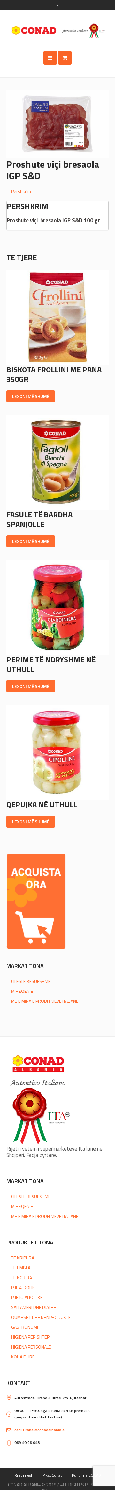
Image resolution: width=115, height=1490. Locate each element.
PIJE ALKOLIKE (24, 1287)
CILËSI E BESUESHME (30, 981)
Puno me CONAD (86, 1475)
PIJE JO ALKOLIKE (26, 1297)
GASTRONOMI (24, 1327)
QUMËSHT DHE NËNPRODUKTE (41, 1317)
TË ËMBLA (20, 1267)
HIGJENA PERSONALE (31, 1346)
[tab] (60, 191)
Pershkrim (21, 191)
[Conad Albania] (57, 30)
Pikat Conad (52, 1475)
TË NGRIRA (21, 1277)
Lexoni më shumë (30, 396)
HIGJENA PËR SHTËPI (30, 1337)
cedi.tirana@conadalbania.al (39, 1430)
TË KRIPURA (22, 1257)
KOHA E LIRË (23, 1356)
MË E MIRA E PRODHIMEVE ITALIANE (44, 1001)
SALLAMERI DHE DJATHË (33, 1307)
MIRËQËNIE (22, 991)
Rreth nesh (23, 1475)
